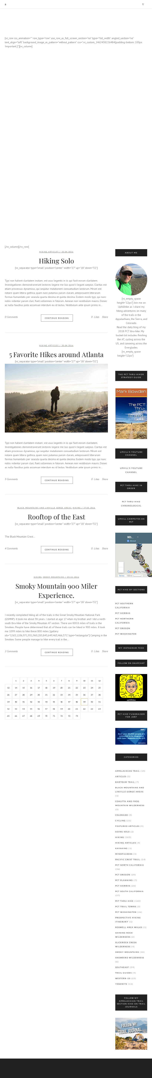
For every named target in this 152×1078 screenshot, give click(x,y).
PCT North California (129, 865)
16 (31, 688)
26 (8, 695)
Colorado (121, 815)
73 (69, 716)
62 (84, 709)
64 (99, 709)
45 (54, 702)
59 (61, 709)
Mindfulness (124, 854)
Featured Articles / (69, 59)
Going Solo (122, 832)
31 (46, 695)
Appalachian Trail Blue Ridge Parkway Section (76, 235)
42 (31, 702)
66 (16, 716)
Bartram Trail (125, 782)
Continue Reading (57, 318)
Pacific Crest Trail (127, 859)
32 (54, 695)
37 (92, 695)
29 (31, 695)
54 (23, 709)
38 (99, 695)
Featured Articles (127, 826)
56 (39, 709)
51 (99, 702)
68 (31, 716)
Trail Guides (123, 973)
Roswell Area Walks (128, 927)
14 (16, 688)
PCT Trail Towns (125, 906)
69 (39, 716)
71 (54, 716)
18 (46, 688)
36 (84, 695)
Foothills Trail (76, 185)
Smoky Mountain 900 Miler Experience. (56, 590)
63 (92, 709)
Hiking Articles (49, 345)
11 (92, 681)
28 (23, 695)
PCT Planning (124, 880)
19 (54, 688)
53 (16, 709)
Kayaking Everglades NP (76, 71)
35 (77, 695)
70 (46, 716)
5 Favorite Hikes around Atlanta (56, 354)
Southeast (122, 967)
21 (69, 688)
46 (61, 702)
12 (99, 681)
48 (77, 702)
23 (84, 688)
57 (46, 709)
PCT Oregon (122, 628)
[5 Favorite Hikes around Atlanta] (56, 398)
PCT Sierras (122, 613)
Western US (122, 978)
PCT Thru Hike (124, 901)
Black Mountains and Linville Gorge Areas (44, 508)
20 (61, 688)
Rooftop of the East (56, 516)
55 (31, 709)
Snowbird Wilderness (129, 957)
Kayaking (89, 59)
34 (69, 695)
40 (16, 702)
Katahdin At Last (76, 110)
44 (46, 702)
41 (23, 702)
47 (69, 702)
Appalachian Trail (127, 771)
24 (92, 688)
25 (99, 688)
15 (23, 688)
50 (92, 702)
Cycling (120, 820)
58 (54, 709)
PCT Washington (126, 634)
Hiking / (84, 137)
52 (8, 709)
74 (77, 716)
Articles (120, 776)
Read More (76, 270)
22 (77, 688)
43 (39, 702)
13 (8, 688)
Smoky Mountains (53, 577)
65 (8, 716)
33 (61, 695)
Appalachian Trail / (62, 98)
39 (8, 702)
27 (16, 695)
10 (84, 681)
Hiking (76, 102)
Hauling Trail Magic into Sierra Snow (76, 153)
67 (23, 716)
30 (39, 695)
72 (61, 716)
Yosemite (121, 984)
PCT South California (129, 891)
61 (77, 709)
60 (69, 709)
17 (39, 688)
